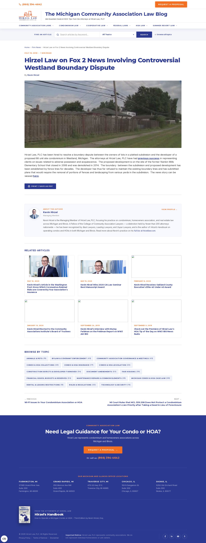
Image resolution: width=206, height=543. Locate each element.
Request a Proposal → (103, 450)
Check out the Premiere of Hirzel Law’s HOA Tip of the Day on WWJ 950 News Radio (154, 331)
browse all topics (164, 34)
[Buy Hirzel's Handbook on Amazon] (24, 514)
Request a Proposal (171, 4)
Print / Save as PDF (42, 186)
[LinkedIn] (171, 536)
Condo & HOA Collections (43, 365)
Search (144, 35)
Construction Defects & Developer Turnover (54, 371)
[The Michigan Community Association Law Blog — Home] (28, 16)
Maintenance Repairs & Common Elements (101, 378)
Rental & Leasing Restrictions (45, 385)
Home (27, 47)
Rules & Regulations (82, 385)
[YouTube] (178, 536)
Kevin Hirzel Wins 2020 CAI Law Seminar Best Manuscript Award (101, 286)
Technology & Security (115, 385)
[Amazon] (184, 536)
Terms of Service (40, 538)
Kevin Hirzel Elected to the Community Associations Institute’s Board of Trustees (48, 330)
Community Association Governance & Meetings (125, 358)
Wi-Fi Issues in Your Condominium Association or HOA (53, 402)
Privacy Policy (24, 538)
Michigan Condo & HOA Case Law (150, 378)
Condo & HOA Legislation (114, 365)
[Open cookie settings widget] (4, 538)
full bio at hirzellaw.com (144, 230)
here (36, 176)
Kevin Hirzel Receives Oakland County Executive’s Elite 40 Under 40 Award (153, 286)
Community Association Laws (35, 26)
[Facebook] (165, 536)
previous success (148, 158)
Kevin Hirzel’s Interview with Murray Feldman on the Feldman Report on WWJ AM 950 (102, 331)
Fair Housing (131, 371)
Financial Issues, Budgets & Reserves (49, 378)
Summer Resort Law (164, 26)
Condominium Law (68, 26)
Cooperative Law (95, 26)
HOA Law (140, 26)
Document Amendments (101, 371)
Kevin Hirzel (33, 75)
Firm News (36, 47)
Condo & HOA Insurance (78, 365)
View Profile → (169, 209)
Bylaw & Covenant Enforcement (71, 358)
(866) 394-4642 (32, 4)
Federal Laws (120, 26)
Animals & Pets (36, 358)
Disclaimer (54, 538)
